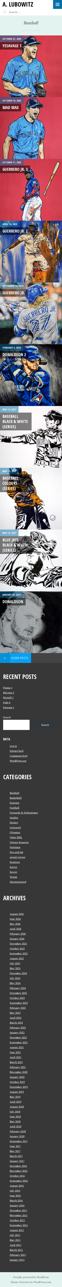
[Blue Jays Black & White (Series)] (31, 560)
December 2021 (18, 1037)
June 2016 (15, 1195)
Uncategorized (18, 881)
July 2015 (15, 1235)
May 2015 (15, 1240)
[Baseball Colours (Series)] (31, 499)
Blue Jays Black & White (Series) (15, 545)
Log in (13, 746)
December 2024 (18, 973)
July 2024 (15, 978)
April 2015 (15, 1245)
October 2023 (17, 998)
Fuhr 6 (6, 702)
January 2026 (17, 938)
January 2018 (17, 1136)
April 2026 (15, 928)
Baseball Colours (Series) (10, 483)
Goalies (14, 817)
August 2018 (17, 1106)
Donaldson (12, 601)
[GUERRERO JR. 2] (31, 251)
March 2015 (16, 1250)
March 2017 (16, 1156)
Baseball (14, 793)
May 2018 (15, 1121)
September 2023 (19, 1003)
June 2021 (15, 1052)
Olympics (15, 832)
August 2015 (17, 1230)
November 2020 (18, 1072)
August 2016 (17, 1185)
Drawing (14, 802)
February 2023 (18, 1007)
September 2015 (19, 1225)
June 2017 (15, 1146)
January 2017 (17, 1161)
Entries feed (16, 751)
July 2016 (15, 1190)
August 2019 (17, 1091)
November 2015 (18, 1215)
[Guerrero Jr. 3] (31, 190)
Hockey (14, 822)
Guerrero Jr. (13, 292)
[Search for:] (22, 12)
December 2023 (18, 993)
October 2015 (17, 1220)
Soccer (13, 867)
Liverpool (15, 827)
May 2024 (15, 983)
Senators (15, 862)
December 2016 (18, 1166)
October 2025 (17, 948)
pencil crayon (17, 857)
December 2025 (18, 943)
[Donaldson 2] (31, 375)
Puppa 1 (7, 687)
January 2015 (17, 1259)
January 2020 (17, 1077)
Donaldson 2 (14, 354)
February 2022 (18, 1027)
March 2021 (16, 1062)
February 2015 (18, 1255)
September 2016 (19, 1180)
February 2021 (18, 1067)
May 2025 (15, 968)
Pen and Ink (16, 852)
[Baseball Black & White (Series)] (31, 437)
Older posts (19, 658)
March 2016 (16, 1200)
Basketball (16, 797)
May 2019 (15, 1096)
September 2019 (19, 1087)
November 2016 (18, 1171)
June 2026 (15, 919)
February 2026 (18, 933)
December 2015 (18, 1210)
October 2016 (17, 1175)
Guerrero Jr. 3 (15, 169)
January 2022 (17, 1032)
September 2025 (19, 953)
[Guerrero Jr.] (31, 313)
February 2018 (18, 1131)
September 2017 (19, 1141)
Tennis (13, 877)
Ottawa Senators (19, 842)
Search (7, 717)
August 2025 (17, 958)
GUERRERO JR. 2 (15, 231)
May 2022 (15, 1012)
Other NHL (16, 837)
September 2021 (19, 1042)
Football (14, 807)
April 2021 (15, 1057)
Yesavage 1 (11, 45)
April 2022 (15, 1017)
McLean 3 (8, 692)
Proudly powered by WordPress (31, 1277)
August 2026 (17, 914)
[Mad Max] (31, 128)
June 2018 (15, 1116)
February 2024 (18, 988)
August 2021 (17, 1047)
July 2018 (15, 1111)
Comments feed (18, 755)
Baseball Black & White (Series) (15, 421)
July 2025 (15, 963)
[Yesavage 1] (31, 66)
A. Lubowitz (17, 4)
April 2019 (15, 1101)
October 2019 (17, 1082)
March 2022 (16, 1022)
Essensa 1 (8, 707)
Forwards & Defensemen (24, 812)
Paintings (15, 847)
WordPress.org (18, 760)
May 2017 (15, 1151)
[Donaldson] (31, 622)
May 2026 (15, 923)
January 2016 (17, 1205)
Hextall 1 (8, 697)
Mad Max (10, 107)
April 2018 (15, 1126)
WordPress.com (42, 1282)
